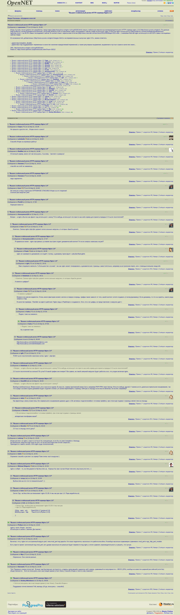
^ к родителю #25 (146, 518)
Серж (46, 60)
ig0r (62, 77)
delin (50, 92)
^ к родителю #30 (146, 332)
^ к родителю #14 (146, 305)
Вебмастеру (168, 613)
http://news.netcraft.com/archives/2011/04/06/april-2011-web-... (99, 33)
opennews (21, 27)
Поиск (129, 3)
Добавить (150, 613)
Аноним (47, 65)
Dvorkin (55, 93)
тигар (50, 101)
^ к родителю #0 (147, 132)
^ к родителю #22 (146, 484)
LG (46, 107)
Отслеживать (169, 20)
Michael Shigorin (50, 99)
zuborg (47, 96)
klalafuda (56, 79)
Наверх (155, 132)
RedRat (47, 63)
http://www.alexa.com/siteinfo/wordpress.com (32, 342)
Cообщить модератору (166, 52)
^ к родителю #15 (146, 269)
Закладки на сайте (14, 611)
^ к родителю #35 (146, 589)
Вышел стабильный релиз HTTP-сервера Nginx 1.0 (28, 60)
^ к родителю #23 (146, 317)
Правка (155, 52)
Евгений (47, 110)
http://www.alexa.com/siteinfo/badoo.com (31, 344)
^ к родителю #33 (146, 560)
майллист (108, 11)
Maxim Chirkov (167, 611)
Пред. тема (164, 593)
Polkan (47, 106)
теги (133, 3)
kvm (46, 68)
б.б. (54, 104)
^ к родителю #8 (147, 232)
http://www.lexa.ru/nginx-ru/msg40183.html (67, 30)
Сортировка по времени (163, 118)
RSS (172, 118)
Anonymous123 (50, 71)
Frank (59, 76)
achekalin (48, 62)
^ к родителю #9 (147, 244)
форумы (18, 11)
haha (62, 82)
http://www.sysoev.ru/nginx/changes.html (48, 38)
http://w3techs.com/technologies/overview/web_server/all (30, 31)
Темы (158, 593)
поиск (57, 11)
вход (153, 0)
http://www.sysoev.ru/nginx (150, 30)
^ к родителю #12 (146, 256)
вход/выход (135, 11)
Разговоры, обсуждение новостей (24, 18)
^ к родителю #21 (146, 419)
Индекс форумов (152, 593)
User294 (51, 90)
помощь (39, 11)
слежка (160, 11)
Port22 (47, 70)
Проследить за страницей (17, 613)
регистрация (159, 0)
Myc (50, 109)
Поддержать (158, 613)
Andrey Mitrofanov (55, 112)
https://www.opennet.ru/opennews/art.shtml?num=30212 (36, 49)
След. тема (170, 593)
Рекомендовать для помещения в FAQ (137, 593)
